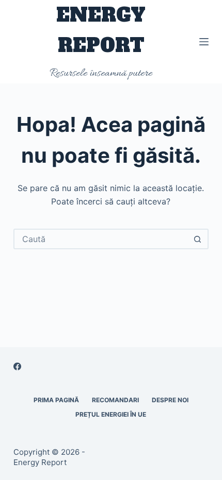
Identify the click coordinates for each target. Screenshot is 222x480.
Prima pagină (56, 400)
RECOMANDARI (115, 400)
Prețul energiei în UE (110, 414)
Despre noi (170, 400)
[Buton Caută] (197, 239)
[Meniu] (204, 41)
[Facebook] (17, 366)
